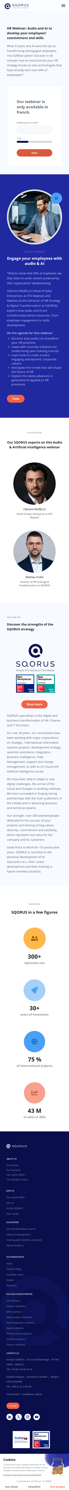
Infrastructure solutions (19, 1333)
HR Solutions (13, 1300)
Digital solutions (15, 1328)
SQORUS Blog (13, 1269)
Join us (10, 1202)
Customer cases (14, 1274)
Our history (12, 1165)
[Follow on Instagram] (27, 1417)
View (15, 399)
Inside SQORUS (14, 1208)
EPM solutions (14, 1311)
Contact (13, 1405)
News (9, 1263)
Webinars (11, 1285)
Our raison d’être (15, 1175)
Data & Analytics (15, 1245)
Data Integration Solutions (20, 1322)
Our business (13, 1170)
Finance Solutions (15, 1306)
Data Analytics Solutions (19, 1317)
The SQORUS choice (17, 1180)
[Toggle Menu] (63, 6)
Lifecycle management (18, 1234)
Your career (12, 1213)
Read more (34, 704)
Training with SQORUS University (24, 1240)
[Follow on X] (18, 1417)
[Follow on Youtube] (36, 1417)
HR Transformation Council (20, 1229)
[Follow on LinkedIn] (9, 1417)
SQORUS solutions (16, 1339)
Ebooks (10, 1280)
